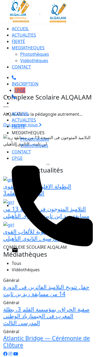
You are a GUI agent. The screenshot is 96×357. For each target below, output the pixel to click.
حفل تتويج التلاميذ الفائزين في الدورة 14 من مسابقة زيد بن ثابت (46, 290)
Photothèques (34, 54)
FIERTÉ (18, 41)
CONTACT (21, 67)
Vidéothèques (34, 60)
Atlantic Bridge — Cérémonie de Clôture (46, 341)
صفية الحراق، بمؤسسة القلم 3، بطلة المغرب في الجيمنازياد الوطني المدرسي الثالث (46, 316)
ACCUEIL (20, 29)
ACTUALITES (24, 35)
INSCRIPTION (25, 84)
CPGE (19, 90)
